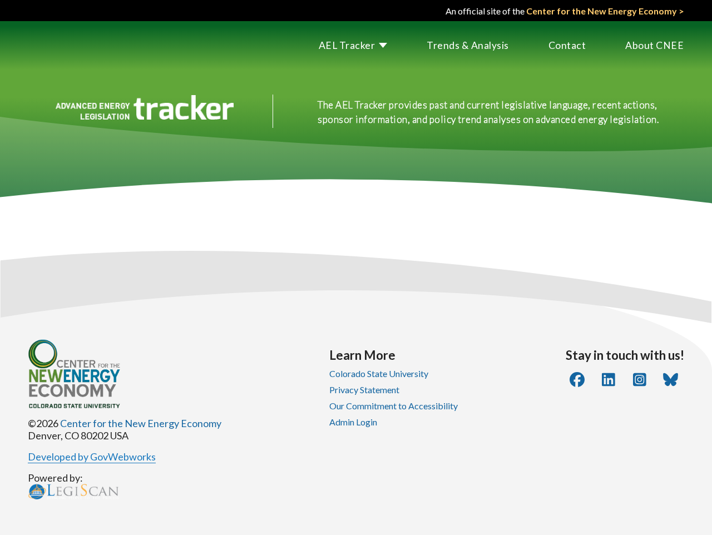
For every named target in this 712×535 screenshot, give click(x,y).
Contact (567, 45)
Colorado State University (378, 373)
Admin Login (353, 422)
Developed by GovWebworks (92, 456)
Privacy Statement (364, 389)
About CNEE (654, 45)
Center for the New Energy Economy (140, 423)
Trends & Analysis (468, 45)
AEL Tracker (347, 45)
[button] (334, 45)
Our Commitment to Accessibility (393, 405)
